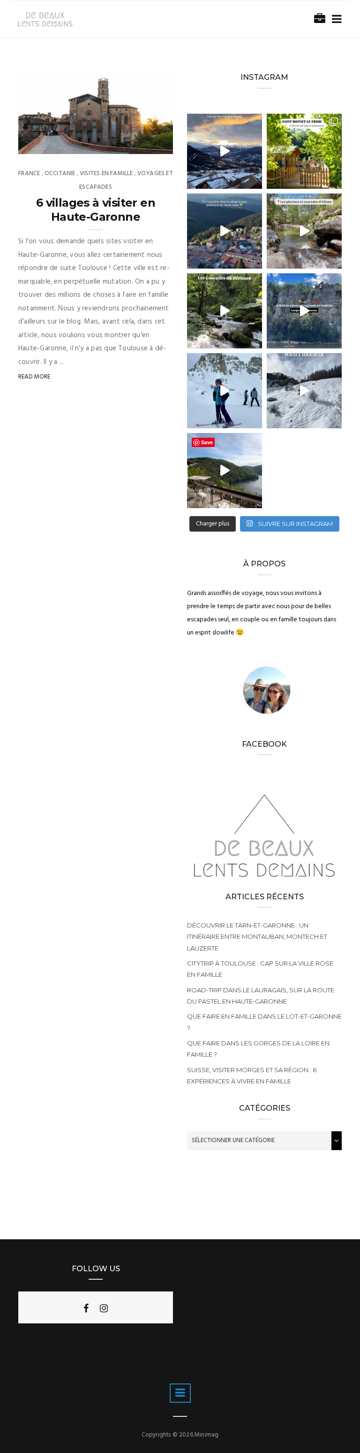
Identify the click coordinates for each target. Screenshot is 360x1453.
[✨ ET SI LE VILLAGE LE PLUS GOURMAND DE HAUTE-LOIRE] (224, 231)
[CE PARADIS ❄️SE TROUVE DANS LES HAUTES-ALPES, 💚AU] (224, 151)
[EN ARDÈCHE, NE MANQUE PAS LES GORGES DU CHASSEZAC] (304, 310)
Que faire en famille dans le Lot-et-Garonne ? (264, 1021)
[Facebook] (86, 1308)
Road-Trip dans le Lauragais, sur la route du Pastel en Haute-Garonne (260, 995)
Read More (34, 377)
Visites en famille (106, 173)
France (29, 173)
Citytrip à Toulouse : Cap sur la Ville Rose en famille (260, 968)
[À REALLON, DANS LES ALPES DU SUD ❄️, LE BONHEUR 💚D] (304, 390)
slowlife (51, 144)
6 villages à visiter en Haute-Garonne (95, 210)
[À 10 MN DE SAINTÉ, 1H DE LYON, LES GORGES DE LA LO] (224, 470)
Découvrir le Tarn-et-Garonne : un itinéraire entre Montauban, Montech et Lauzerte (257, 936)
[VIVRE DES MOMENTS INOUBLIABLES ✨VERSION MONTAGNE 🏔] (224, 390)
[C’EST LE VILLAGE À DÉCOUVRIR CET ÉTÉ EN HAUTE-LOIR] (304, 151)
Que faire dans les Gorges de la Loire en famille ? (258, 1048)
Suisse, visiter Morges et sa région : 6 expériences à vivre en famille (251, 1075)
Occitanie (60, 173)
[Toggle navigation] (335, 19)
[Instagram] (104, 1308)
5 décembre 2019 (138, 144)
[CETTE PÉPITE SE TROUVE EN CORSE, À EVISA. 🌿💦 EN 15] (304, 231)
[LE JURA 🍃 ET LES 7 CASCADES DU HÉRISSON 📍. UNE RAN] (224, 310)
